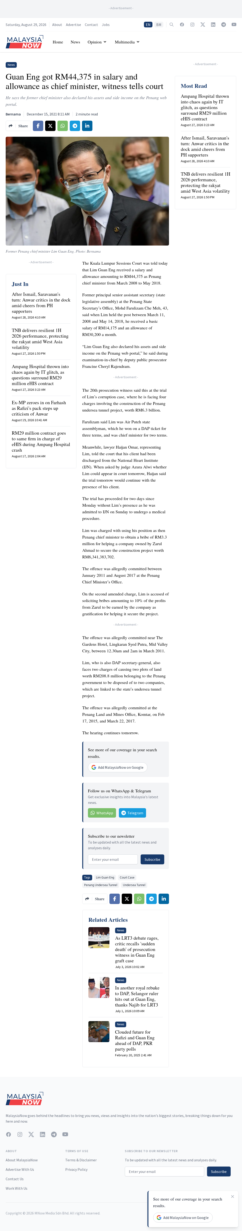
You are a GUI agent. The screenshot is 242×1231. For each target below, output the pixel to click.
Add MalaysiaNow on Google (120, 767)
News (75, 42)
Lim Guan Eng (105, 877)
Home (58, 42)
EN (148, 24)
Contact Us (15, 1178)
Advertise (73, 24)
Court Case (127, 877)
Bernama (13, 114)
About (57, 24)
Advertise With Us (20, 1169)
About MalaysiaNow (22, 1160)
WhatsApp (104, 813)
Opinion (95, 42)
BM (158, 24)
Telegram (135, 813)
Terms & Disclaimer (81, 1160)
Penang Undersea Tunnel (100, 885)
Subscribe (152, 859)
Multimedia (125, 42)
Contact (91, 24)
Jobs (106, 24)
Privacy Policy (76, 1169)
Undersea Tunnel (134, 885)
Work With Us (16, 1188)
